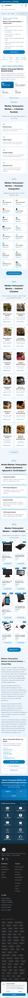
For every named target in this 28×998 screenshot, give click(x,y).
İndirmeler (3, 877)
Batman (16, 931)
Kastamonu (9, 958)
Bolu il (17, 98)
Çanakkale (15, 937)
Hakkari (12, 949)
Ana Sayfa (3, 13)
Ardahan (10, 928)
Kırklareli (11, 961)
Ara (21, 791)
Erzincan (15, 943)
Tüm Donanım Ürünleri (14, 273)
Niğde (10, 970)
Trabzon (16, 979)
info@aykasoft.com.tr (9, 758)
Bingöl (9, 934)
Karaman (21, 955)
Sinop (8, 976)
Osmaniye (22, 970)
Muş (20, 967)
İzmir (15, 952)
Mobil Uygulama (19, 877)
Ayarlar (20, 991)
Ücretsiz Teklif (14, 761)
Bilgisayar (7, 810)
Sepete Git (22, 12)
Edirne (3, 943)
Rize (3, 973)
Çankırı (22, 937)
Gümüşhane (5, 949)
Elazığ (9, 943)
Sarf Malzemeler (7, 839)
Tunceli (22, 979)
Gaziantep (11, 946)
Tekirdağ (4, 979)
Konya (3, 964)
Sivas (13, 976)
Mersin (9, 967)
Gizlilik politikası (20, 988)
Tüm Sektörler (14, 452)
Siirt (3, 976)
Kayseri (16, 958)
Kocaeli (23, 961)
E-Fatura (17, 885)
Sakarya (9, 973)
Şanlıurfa (22, 973)
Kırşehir (17, 961)
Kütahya (10, 964)
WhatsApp (16, 1)
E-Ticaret (17, 872)
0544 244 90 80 (7, 749)
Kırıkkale (4, 961)
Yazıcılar (20, 824)
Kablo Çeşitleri (7, 824)
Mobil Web (17, 874)
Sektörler (3, 872)
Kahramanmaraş (6, 955)
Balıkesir (4, 931)
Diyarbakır (16, 940)
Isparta (3, 952)
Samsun (15, 973)
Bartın (10, 931)
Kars (3, 958)
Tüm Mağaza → (23, 803)
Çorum (3, 940)
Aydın (21, 928)
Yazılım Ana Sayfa (19, 867)
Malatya (16, 964)
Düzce (22, 940)
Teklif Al (7, 791)
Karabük (14, 955)
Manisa (22, 964)
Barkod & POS (18, 869)
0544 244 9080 (7, 754)
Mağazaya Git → (14, 649)
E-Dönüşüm (18, 883)
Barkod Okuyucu (20, 817)
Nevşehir (4, 970)
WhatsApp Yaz (14, 770)
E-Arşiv (17, 888)
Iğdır (23, 949)
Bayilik (3, 874)
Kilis (22, 958)
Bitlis (15, 934)
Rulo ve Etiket (7, 817)
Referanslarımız (5, 869)
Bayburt (22, 931)
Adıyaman (10, 922)
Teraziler (7, 832)
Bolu (9, 13)
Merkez (13, 13)
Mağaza (14, 795)
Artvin (16, 928)
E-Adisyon (17, 891)
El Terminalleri (20, 839)
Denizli (9, 940)
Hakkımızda (4, 867)
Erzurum (21, 943)
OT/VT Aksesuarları (20, 810)
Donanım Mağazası (14, 766)
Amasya (15, 925)
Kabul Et (14, 994)
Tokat (10, 979)
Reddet (8, 991)
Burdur (3, 937)
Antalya (4, 928)
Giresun (18, 946)
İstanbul (10, 952)
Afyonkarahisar (18, 922)
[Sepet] (22, 5)
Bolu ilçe (12, 98)
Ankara (21, 925)
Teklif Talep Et (14, 52)
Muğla (15, 967)
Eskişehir (4, 946)
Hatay (18, 949)
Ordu (16, 970)
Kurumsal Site (18, 880)
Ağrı (3, 925)
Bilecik (3, 934)
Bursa (9, 937)
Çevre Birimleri (21, 832)
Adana (3, 922)
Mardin (3, 967)
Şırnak (18, 976)
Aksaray (8, 925)
